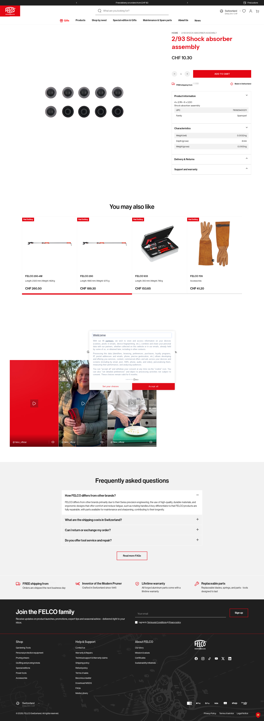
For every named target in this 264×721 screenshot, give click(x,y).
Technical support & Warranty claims (91, 658)
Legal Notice (242, 713)
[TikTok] (209, 658)
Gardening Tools (23, 648)
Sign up (239, 612)
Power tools (21, 673)
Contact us (80, 648)
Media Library (81, 693)
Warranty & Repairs (84, 653)
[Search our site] (99, 11)
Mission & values (142, 653)
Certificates (140, 658)
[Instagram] (202, 658)
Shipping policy (82, 663)
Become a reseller (83, 678)
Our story (139, 648)
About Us (183, 20)
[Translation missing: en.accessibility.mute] (52, 442)
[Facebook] (196, 658)
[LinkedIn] (229, 658)
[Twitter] (223, 658)
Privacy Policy (210, 713)
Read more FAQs (132, 555)
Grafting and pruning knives (28, 663)
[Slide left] (76, 3)
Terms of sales (81, 673)
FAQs (78, 688)
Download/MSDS (83, 683)
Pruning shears (22, 658)
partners (109, 341)
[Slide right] (187, 3)
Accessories (21, 678)
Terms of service (226, 713)
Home (175, 33)
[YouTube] (216, 658)
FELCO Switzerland (33, 713)
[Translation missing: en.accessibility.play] (34, 403)
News (198, 20)
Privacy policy (175, 622)
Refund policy (81, 668)
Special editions (23, 668)
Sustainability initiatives (145, 663)
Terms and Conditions (157, 622)
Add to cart (222, 73)
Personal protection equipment (29, 653)
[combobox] (134, 11)
